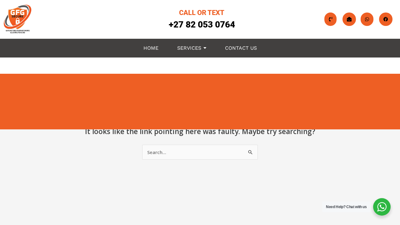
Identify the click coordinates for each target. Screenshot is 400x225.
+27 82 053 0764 (202, 24)
